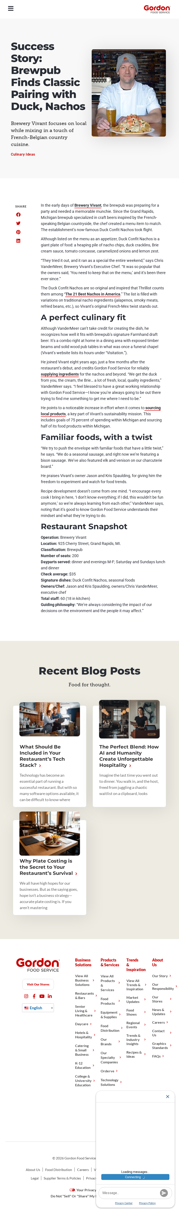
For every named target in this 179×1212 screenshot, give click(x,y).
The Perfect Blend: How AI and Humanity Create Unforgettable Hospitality (129, 756)
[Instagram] (26, 996)
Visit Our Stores (38, 984)
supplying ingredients (60, 374)
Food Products (108, 1001)
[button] (18, 215)
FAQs (156, 1056)
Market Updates (132, 999)
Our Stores (157, 999)
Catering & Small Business (82, 1050)
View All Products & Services (108, 983)
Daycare (81, 1024)
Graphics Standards (160, 1045)
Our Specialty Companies (109, 1057)
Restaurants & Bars (84, 995)
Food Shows (131, 1012)
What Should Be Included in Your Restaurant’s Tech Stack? (42, 756)
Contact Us (158, 1033)
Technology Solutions (110, 1082)
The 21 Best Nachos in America (92, 294)
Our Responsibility (163, 986)
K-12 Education (83, 1065)
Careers (158, 1022)
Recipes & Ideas (134, 1054)
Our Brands (106, 1041)
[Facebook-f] (34, 996)
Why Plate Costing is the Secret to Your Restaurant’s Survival (47, 867)
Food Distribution (110, 1028)
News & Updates (158, 1012)
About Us (33, 1169)
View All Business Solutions (82, 980)
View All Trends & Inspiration (134, 985)
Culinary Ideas (23, 154)
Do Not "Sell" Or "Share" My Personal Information (89, 1196)
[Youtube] (42, 996)
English (35, 1007)
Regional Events (133, 1025)
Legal (35, 1178)
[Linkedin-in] (50, 996)
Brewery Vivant (87, 205)
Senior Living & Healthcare (84, 1010)
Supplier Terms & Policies (62, 1178)
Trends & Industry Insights (133, 1039)
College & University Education (83, 1080)
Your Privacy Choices (93, 1190)
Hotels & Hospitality (83, 1034)
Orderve (107, 1071)
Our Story (160, 976)
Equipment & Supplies (109, 1014)
